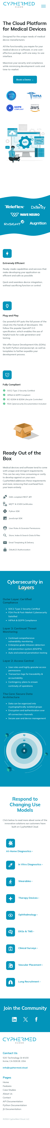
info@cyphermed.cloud (15, 1067)
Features (7, 1086)
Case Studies (9, 1089)
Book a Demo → (25, 79)
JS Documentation (12, 1109)
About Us (7, 1093)
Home (6, 1082)
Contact (7, 1097)
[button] (43, 6)
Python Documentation (15, 1105)
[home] (21, 6)
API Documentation (13, 1101)
